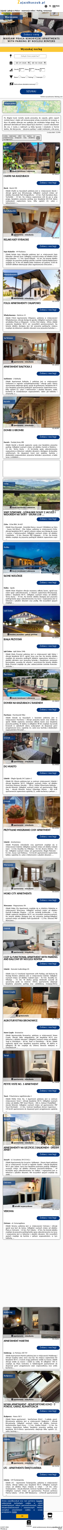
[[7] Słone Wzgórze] (31, 557)
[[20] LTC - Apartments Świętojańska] (31, 1449)
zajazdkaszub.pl (31, 2)
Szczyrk (7, 1119)
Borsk (6, 147)
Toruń (6, 1055)
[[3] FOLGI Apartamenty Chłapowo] (31, 285)
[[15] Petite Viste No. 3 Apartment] (31, 1066)
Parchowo (8, 674)
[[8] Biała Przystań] (31, 621)
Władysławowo (10, 274)
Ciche (6, 484)
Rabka (6, 547)
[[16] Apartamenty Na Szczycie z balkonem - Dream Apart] (31, 1129)
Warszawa (8, 865)
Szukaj (31, 91)
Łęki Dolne (8, 611)
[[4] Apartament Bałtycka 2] (31, 348)
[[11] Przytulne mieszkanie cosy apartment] (31, 811)
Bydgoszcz (8, 1376)
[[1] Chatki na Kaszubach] (31, 158)
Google (39, 1501)
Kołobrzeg (8, 1312)
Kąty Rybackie (10, 211)
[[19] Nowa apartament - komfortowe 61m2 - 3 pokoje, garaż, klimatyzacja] (31, 1386)
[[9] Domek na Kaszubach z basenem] (31, 684)
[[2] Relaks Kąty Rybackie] (31, 221)
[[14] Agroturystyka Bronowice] (31, 1002)
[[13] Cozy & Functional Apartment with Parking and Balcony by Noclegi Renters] (31, 939)
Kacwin (7, 402)
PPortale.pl (3, 1529)
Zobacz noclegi (48, 183)
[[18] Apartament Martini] (31, 1322)
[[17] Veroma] (31, 1193)
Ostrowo (7, 1183)
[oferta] (11, 171)
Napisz (60, 1529)
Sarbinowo (8, 338)
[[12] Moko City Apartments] (31, 875)
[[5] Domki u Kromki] (31, 412)
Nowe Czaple (9, 992)
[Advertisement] (31, 1274)
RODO (14, 1512)
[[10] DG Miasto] (31, 748)
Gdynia (7, 1439)
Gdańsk (7, 738)
